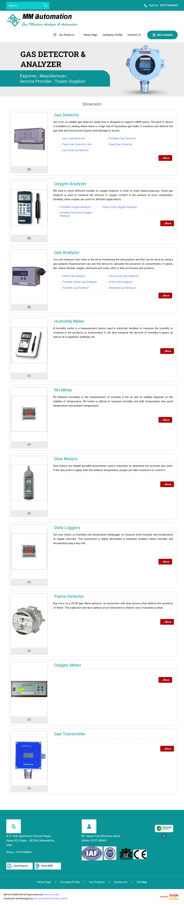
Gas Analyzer (67, 252)
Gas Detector (66, 114)
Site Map (142, 882)
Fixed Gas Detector (120, 144)
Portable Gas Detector (122, 138)
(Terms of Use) (51, 894)
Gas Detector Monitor (75, 150)
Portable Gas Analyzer (75, 287)
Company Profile (112, 35)
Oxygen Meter (67, 665)
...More (165, 158)
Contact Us (134, 35)
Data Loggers (67, 527)
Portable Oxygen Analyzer (75, 207)
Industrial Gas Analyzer (122, 287)
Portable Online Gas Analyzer (79, 282)
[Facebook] (164, 838)
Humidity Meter (69, 321)
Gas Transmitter (70, 733)
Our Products (66, 35)
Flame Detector (69, 596)
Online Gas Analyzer (121, 282)
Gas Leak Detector (73, 138)
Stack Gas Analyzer (74, 276)
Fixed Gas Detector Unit (76, 144)
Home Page (90, 35)
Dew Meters (65, 458)
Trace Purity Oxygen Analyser (119, 207)
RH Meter (63, 390)
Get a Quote (164, 35)
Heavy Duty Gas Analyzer (124, 276)
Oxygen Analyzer (70, 183)
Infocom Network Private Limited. (50, 898)
